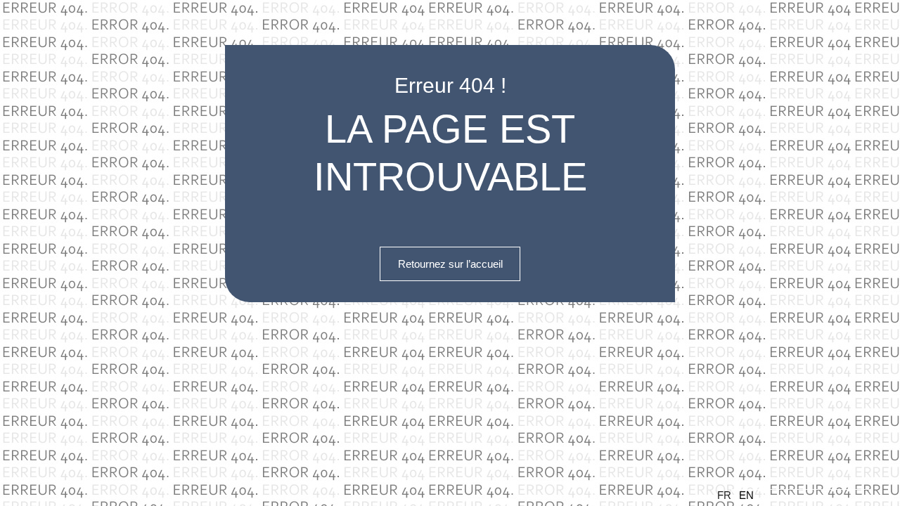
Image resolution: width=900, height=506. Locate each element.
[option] (801, 495)
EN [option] (746, 495)
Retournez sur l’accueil (450, 264)
